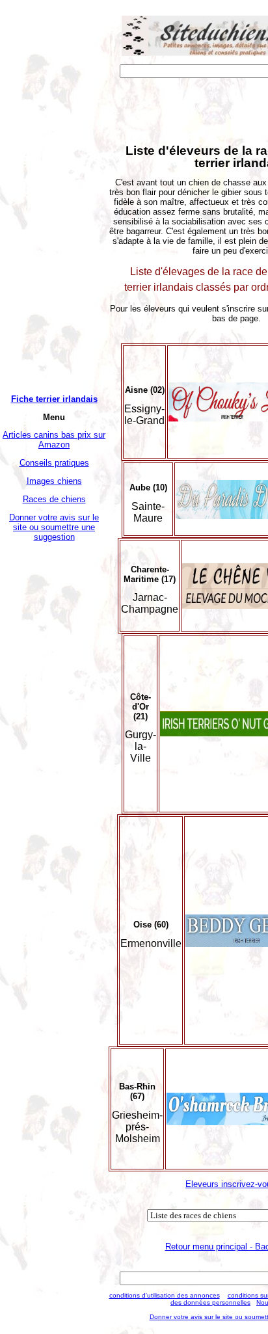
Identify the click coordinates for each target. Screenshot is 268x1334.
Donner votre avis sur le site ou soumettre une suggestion (54, 527)
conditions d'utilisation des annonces (164, 1295)
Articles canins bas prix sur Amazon (54, 439)
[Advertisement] (54, 745)
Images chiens (54, 481)
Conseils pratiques (54, 463)
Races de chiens (54, 499)
